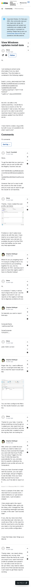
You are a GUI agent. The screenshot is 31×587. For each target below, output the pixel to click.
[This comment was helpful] (27, 153)
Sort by (5, 144)
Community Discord (13, 33)
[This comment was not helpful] (27, 160)
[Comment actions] (27, 163)
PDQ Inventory (19, 8)
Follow (12, 55)
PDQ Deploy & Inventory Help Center (2, 8)
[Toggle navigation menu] (28, 2)
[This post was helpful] (28, 43)
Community (8, 8)
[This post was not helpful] (28, 50)
